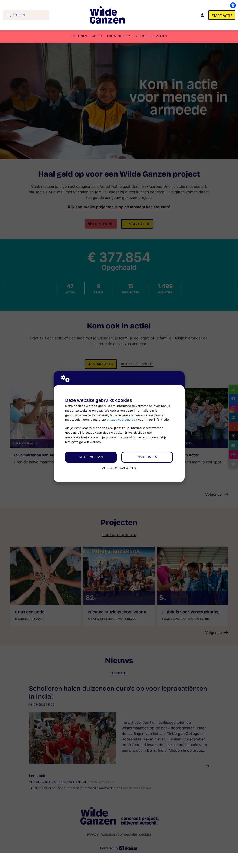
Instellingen (147, 457)
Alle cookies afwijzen (119, 468)
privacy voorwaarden (122, 419)
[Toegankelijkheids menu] (233, 5)
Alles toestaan (91, 457)
